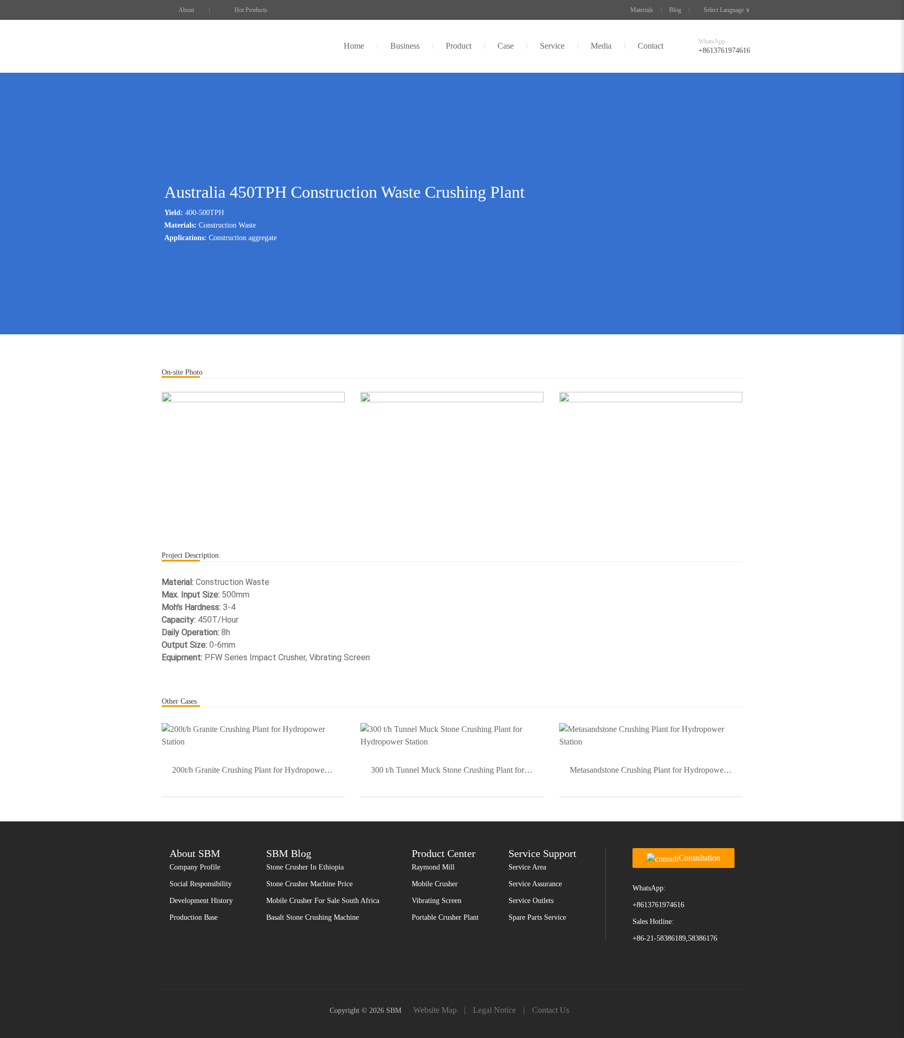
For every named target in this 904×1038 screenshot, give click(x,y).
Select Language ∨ (727, 10)
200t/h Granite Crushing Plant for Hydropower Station (258, 769)
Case (506, 45)
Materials (641, 10)
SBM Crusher (186, 46)
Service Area (527, 867)
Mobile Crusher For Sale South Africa (322, 901)
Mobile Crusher (435, 884)
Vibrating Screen (436, 901)
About (186, 10)
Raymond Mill (433, 867)
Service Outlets (530, 901)
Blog (675, 10)
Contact (650, 45)
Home (354, 45)
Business (405, 45)
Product (458, 45)
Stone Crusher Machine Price (309, 884)
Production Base (194, 917)
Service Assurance (535, 884)
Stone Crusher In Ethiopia (305, 867)
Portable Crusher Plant (445, 917)
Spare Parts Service (537, 917)
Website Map (435, 1010)
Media (601, 45)
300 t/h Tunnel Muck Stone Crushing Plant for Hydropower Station (457, 769)
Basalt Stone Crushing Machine (312, 917)
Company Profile (195, 867)
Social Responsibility (201, 884)
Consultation (699, 857)
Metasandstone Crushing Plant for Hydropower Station (656, 769)
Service (552, 45)
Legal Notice (494, 1010)
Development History (201, 901)
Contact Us (550, 1010)
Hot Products (250, 10)
